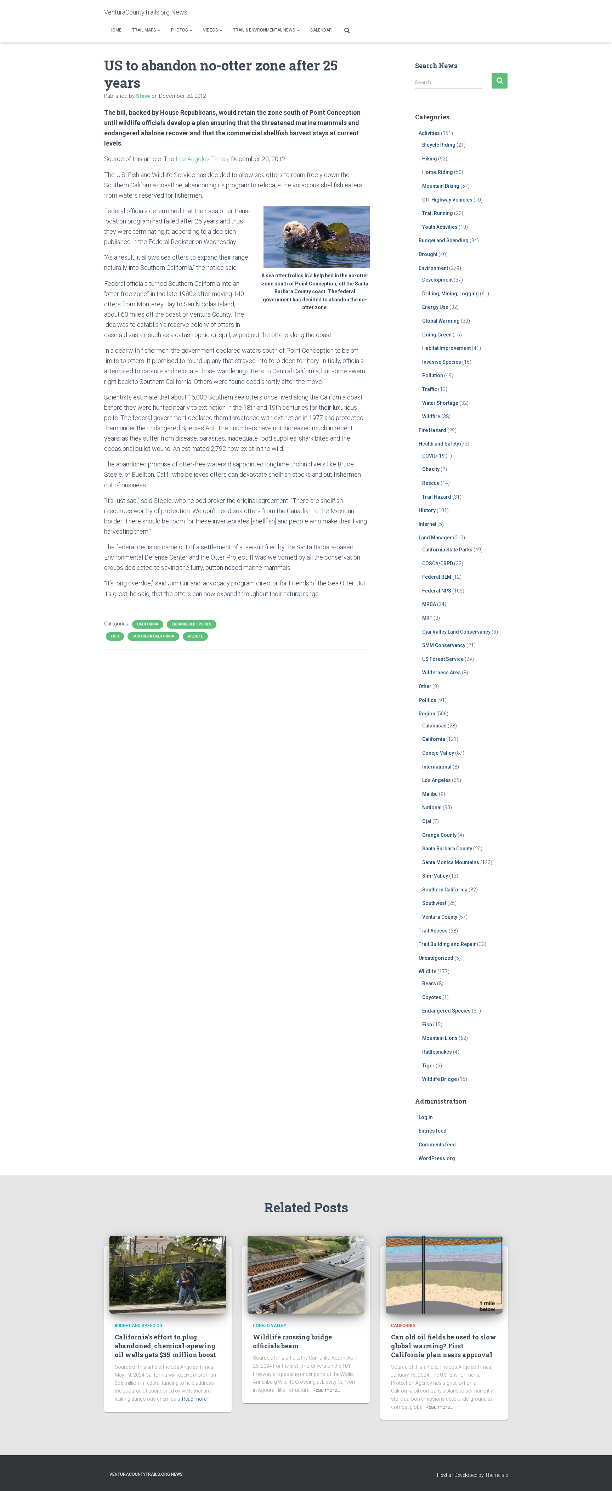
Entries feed (433, 1131)
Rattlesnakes (437, 1052)
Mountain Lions (440, 1038)
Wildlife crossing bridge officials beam (292, 1341)
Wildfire (431, 416)
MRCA (429, 604)
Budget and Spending (444, 240)
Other (425, 686)
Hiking (429, 158)
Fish (115, 636)
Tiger (428, 1065)
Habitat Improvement (446, 348)
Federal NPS (436, 591)
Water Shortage (440, 403)
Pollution (432, 375)
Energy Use (435, 307)
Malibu (430, 794)
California (147, 624)
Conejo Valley (438, 753)
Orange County (439, 835)
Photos (180, 30)
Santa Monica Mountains (450, 862)
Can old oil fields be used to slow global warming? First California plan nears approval (443, 1346)
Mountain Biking (440, 186)
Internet (427, 524)
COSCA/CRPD (437, 563)
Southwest (434, 903)
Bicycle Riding (438, 145)
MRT (427, 618)
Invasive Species (441, 362)
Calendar (321, 30)
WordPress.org (437, 1158)
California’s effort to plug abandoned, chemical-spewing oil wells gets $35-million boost (165, 1346)
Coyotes (431, 997)
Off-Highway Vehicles (447, 200)
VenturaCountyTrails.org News (146, 1474)
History (427, 510)
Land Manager (435, 537)
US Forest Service (443, 659)
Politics (427, 700)
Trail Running (437, 213)
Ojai (426, 821)
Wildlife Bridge (439, 1079)
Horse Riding (437, 172)
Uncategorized (436, 958)
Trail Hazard (436, 497)
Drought (428, 254)
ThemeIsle (496, 1475)
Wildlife (195, 636)
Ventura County (439, 917)
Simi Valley (435, 876)
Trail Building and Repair (447, 944)
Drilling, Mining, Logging (450, 293)
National (432, 807)
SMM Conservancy (443, 645)
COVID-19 (433, 456)
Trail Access (433, 931)
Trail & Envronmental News (264, 30)
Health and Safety (439, 444)
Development (437, 280)
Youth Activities (440, 227)
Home (115, 30)
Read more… (196, 1399)
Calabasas (434, 726)
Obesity (431, 469)
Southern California (153, 636)
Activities (429, 133)
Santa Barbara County (447, 848)
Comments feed (437, 1144)
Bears (429, 983)
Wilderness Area (441, 672)
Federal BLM (436, 577)
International (437, 767)
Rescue (431, 483)
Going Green (437, 335)
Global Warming (441, 321)
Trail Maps (144, 30)
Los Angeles (436, 780)
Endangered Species (191, 624)
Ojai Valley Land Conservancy (456, 632)
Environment (433, 268)
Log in (426, 1117)
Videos (211, 30)
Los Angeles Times (202, 159)
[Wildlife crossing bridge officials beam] (306, 1274)
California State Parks (447, 549)
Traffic (429, 389)
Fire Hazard (432, 430)
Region (427, 713)
